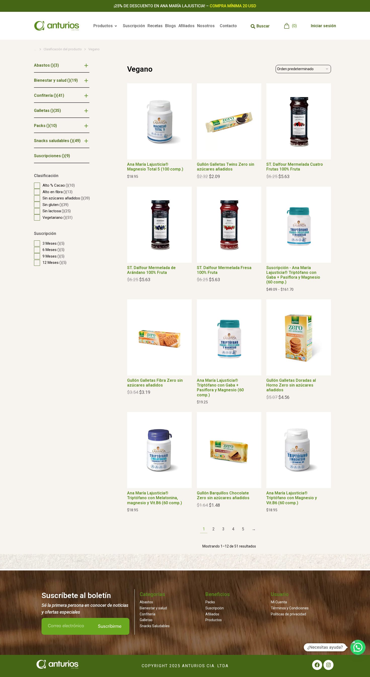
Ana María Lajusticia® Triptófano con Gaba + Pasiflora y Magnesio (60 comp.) (220, 387)
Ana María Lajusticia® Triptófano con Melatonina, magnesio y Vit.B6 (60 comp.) (154, 498)
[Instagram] (328, 665)
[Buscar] (253, 26)
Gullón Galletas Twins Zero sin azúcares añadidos (225, 167)
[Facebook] (317, 665)
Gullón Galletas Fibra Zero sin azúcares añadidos (155, 383)
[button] (357, 647)
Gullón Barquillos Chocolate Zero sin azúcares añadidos (223, 495)
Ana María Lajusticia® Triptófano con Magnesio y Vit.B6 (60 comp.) (291, 498)
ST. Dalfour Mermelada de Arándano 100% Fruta (151, 270)
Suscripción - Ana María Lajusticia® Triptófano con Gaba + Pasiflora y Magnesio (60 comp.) (293, 275)
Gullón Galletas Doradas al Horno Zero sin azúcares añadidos (291, 385)
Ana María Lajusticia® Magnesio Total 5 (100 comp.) (155, 167)
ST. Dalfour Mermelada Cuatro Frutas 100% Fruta (294, 167)
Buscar (263, 26)
